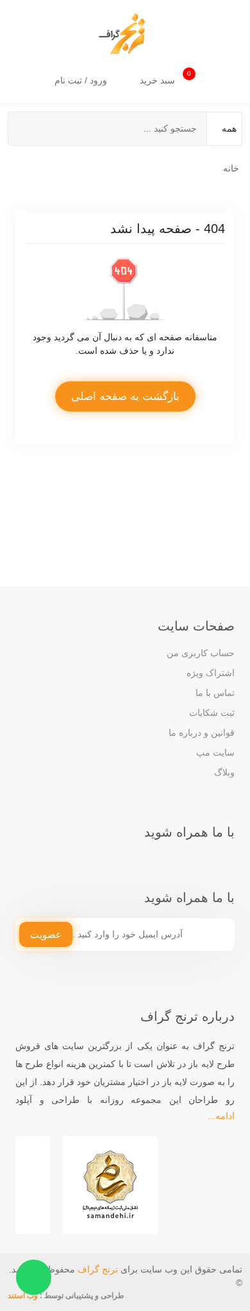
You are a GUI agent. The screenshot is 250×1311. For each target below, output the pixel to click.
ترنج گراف (98, 1269)
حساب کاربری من (201, 653)
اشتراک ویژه (211, 673)
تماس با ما (215, 693)
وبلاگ (224, 772)
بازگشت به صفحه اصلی (125, 396)
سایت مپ (215, 752)
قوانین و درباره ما (202, 732)
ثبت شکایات (212, 713)
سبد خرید (165, 77)
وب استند (23, 1295)
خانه (231, 168)
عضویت (46, 934)
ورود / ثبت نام (82, 80)
